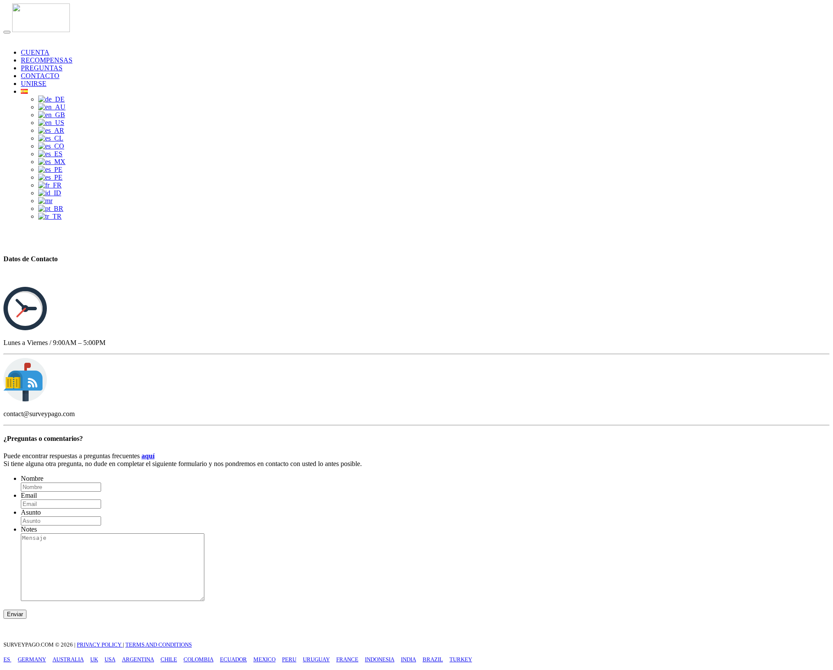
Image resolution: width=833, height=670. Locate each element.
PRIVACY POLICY (100, 644)
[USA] (51, 122)
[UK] (51, 114)
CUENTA (35, 52)
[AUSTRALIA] (52, 107)
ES (7, 659)
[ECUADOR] (50, 154)
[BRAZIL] (50, 208)
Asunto (31, 512)
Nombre (32, 478)
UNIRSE (33, 83)
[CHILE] (50, 138)
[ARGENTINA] (51, 130)
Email (29, 495)
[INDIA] (45, 200)
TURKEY (460, 659)
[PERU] (50, 169)
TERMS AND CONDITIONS (158, 644)
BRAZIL (433, 659)
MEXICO (264, 659)
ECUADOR (233, 659)
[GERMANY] (51, 99)
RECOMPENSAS (46, 60)
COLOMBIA (198, 659)
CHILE (169, 659)
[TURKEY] (50, 216)
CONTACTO (40, 75)
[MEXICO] (52, 161)
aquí (147, 456)
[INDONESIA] (49, 193)
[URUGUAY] (50, 177)
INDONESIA (379, 659)
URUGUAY (316, 659)
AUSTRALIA (68, 659)
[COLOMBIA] (51, 146)
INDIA (408, 659)
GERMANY (32, 659)
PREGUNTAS (41, 68)
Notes (29, 529)
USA (110, 659)
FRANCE (347, 659)
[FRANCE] (50, 185)
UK (94, 659)
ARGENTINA (138, 659)
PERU (289, 659)
